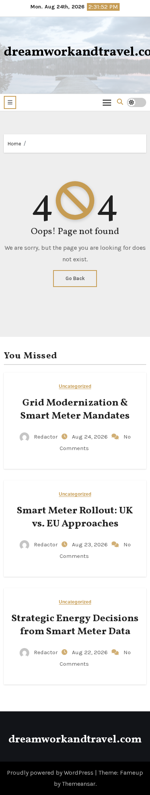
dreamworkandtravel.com (75, 739)
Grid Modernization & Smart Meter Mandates (75, 409)
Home (14, 144)
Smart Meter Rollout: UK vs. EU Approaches (75, 517)
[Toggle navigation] (107, 102)
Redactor (45, 436)
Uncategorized (75, 386)
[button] (10, 102)
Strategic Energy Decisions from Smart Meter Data (75, 625)
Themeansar (78, 783)
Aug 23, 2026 (90, 544)
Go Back (75, 278)
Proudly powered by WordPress (51, 772)
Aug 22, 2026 (90, 652)
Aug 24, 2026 (90, 436)
